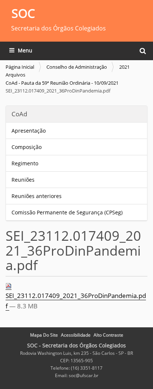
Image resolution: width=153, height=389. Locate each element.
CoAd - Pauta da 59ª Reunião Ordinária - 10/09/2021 (62, 83)
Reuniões (23, 179)
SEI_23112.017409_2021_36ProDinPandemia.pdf (76, 300)
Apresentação (29, 130)
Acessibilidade (76, 335)
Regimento (25, 163)
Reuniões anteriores (37, 196)
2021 (124, 67)
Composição (27, 146)
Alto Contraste (108, 335)
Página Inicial (20, 67)
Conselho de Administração (76, 67)
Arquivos (15, 74)
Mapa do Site (44, 335)
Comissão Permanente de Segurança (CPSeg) (67, 212)
